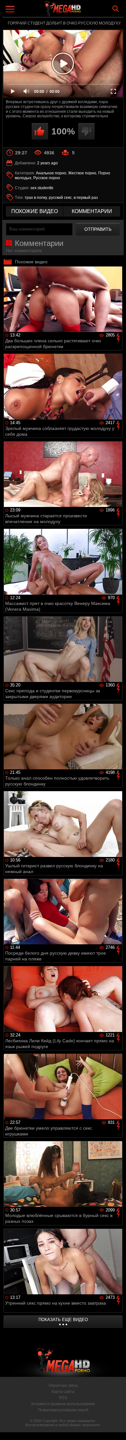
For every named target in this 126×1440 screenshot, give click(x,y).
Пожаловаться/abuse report (63, 1410)
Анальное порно (51, 173)
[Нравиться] (40, 131)
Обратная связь (63, 1385)
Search (115, 8)
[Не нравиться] (86, 131)
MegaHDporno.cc (81, 11)
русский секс (60, 197)
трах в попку (36, 197)
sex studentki (41, 188)
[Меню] (10, 10)
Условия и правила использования (63, 1404)
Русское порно (46, 178)
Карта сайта (63, 1391)
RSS (63, 1398)
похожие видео (34, 211)
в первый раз (86, 197)
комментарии (92, 211)
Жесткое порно (82, 173)
